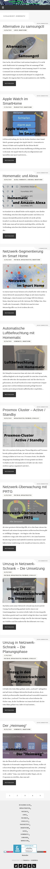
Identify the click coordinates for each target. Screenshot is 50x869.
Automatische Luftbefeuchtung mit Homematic (18, 332)
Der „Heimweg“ (15, 726)
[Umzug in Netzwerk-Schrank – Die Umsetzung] (25, 590)
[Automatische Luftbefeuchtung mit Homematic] (25, 357)
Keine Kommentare (42, 23)
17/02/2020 (8, 655)
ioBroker (31, 179)
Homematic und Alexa (20, 176)
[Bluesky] (20, 866)
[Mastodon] (16, 866)
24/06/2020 (8, 30)
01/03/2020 (8, 572)
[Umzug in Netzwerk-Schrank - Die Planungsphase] (25, 673)
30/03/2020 (8, 418)
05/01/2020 (8, 729)
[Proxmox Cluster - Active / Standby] (25, 434)
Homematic (23, 179)
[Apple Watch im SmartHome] (25, 123)
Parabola (26, 860)
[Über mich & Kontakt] (30, 866)
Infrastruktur (26, 260)
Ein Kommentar (43, 560)
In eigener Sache (24, 805)
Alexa (16, 179)
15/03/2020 (8, 495)
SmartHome (23, 30)
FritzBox (17, 260)
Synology (35, 418)
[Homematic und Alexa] (25, 196)
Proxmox (28, 418)
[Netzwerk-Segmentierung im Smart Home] (25, 276)
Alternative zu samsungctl (23, 26)
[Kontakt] (25, 866)
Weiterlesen (9, 83)
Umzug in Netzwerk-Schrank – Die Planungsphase (19, 647)
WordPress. (34, 860)
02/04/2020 (8, 341)
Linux (16, 30)
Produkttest (18, 107)
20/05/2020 (8, 179)
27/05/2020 (8, 107)
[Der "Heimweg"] (25, 745)
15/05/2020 (8, 260)
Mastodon (25, 855)
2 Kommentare (43, 248)
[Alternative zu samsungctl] (25, 46)
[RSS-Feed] (34, 866)
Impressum (24, 841)
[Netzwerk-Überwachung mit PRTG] (25, 511)
